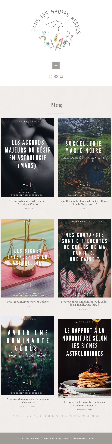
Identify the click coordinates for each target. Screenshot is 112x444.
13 (57, 416)
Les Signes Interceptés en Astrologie (28, 301)
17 (75, 416)
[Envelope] (61, 76)
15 (66, 416)
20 (88, 416)
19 (83, 416)
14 (62, 416)
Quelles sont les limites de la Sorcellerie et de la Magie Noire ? (84, 202)
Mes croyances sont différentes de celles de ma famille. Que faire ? (84, 303)
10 (45, 416)
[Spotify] (56, 76)
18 (79, 416)
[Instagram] (50, 76)
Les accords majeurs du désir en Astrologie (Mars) (27, 202)
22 (97, 416)
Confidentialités (47, 438)
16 (70, 416)
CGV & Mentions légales (28, 438)
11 (49, 416)
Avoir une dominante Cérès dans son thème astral (28, 400)
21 (93, 416)
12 (53, 416)
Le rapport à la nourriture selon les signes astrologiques (84, 403)
